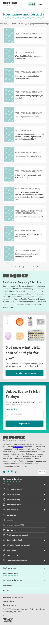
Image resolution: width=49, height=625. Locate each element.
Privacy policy (9, 605)
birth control (18, 447)
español (32, 4)
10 (33, 266)
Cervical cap (11, 530)
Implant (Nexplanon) (15, 489)
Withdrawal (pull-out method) (18, 545)
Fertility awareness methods (17, 535)
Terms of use (8, 601)
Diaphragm (11, 515)
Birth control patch (14, 505)
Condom (10, 520)
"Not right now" (13, 555)
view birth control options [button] (24, 373)
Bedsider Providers (11, 598)
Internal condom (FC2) (15, 525)
